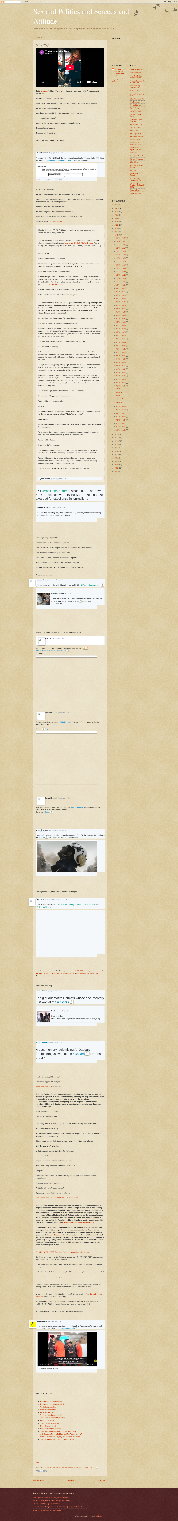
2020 (116, 225)
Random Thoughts (136, 159)
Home (71, 1480)
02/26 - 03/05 (121, 386)
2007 (116, 465)
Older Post (102, 1480)
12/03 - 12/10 (121, 251)
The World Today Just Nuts (136, 120)
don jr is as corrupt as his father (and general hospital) (51, 1501)
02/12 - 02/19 (121, 410)
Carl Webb (133, 153)
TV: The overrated (47, 1412)
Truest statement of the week (51, 1401)
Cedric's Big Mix (136, 73)
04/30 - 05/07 (121, 356)
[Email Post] (97, 1467)
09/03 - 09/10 (121, 295)
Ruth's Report (135, 108)
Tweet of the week (47, 1420)
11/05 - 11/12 (121, 265)
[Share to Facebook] (44, 1471)
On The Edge (134, 127)
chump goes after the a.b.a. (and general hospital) (50, 1498)
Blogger (99, 1516)
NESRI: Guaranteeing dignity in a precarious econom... (61, 1437)
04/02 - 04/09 (121, 369)
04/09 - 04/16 (121, 366)
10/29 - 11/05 (121, 268)
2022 (116, 218)
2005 (116, 471)
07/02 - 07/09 (121, 325)
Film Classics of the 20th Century (52, 1418)
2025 (116, 208)
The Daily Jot (134, 102)
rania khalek (120, 399)
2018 (116, 232)
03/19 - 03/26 (121, 376)
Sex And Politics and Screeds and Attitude (119, 72)
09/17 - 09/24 (121, 288)
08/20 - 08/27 (121, 302)
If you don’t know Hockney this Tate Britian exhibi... (59, 1431)
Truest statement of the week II (52, 1404)
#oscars (97, 585)
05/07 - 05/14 (121, 352)
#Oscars (63, 1002)
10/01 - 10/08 (121, 282)
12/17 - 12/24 (121, 245)
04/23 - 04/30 (121, 359)
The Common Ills (136, 70)
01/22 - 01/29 (121, 420)
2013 (116, 444)
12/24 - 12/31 (121, 241)
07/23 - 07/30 (121, 315)
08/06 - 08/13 (121, 309)
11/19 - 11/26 (121, 258)
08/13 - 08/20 (121, 305)
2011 (116, 451)
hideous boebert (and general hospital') (46, 1504)
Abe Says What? (136, 134)
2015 (116, 438)
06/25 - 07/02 (121, 329)
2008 (116, 461)
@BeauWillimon (44, 907)
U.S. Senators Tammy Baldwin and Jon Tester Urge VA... (61, 1434)
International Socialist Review (136, 144)
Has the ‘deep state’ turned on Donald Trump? (57, 1439)
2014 (116, 441)
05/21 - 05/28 (121, 345)
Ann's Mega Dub (136, 124)
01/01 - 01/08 (121, 430)
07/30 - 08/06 (121, 312)
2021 (116, 222)
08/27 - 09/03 (121, 298)
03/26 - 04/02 (121, 372)
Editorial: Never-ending (49, 1410)
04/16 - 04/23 (121, 362)
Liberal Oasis (134, 162)
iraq (37, 1462)
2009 (116, 458)
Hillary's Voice (135, 140)
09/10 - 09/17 (121, 292)
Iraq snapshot (57, 221)
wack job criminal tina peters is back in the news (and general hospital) (57, 1507)
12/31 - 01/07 (121, 238)
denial (118, 395)
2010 (116, 454)
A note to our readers (48, 1407)
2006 (116, 468)
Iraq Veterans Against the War (135, 149)
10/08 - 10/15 (121, 278)
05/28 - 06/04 (121, 342)
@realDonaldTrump (55, 491)
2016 (116, 434)
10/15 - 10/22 (121, 275)
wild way (119, 402)
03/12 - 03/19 (121, 379)
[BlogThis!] (39, 1471)
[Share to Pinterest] (46, 1471)
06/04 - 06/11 (121, 339)
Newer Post (39, 1480)
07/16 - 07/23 (121, 319)
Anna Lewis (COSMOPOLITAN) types (78, 243)
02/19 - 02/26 (121, 406)
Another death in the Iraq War (51, 1415)
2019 (116, 228)
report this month (55, 1235)
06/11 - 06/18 (121, 335)
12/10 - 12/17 (121, 248)
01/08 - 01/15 (121, 427)
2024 (116, 212)
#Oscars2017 (61, 904)
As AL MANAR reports (44, 1087)
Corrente (133, 170)
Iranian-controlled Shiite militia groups (78, 1222)
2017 (116, 235)
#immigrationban (75, 904)
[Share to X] (41, 1471)
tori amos (44, 91)
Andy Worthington (136, 137)
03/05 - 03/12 (121, 383)
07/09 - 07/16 (121, 322)
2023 (116, 215)
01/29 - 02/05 (121, 416)
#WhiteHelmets (87, 585)
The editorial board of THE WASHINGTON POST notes (57, 1198)
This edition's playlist (48, 1426)
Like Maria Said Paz (137, 99)
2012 (116, 448)
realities (118, 389)
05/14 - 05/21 (121, 349)
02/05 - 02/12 (121, 413)
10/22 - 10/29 (121, 272)
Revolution (134, 130)
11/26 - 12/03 (121, 255)
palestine (119, 392)
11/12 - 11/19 (121, 261)
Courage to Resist (136, 156)
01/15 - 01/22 (121, 423)
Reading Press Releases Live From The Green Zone (137, 192)
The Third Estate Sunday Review (136, 77)
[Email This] (37, 1471)
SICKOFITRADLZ (136, 111)
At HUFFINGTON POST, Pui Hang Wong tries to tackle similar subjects (63, 1252)
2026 (116, 205)
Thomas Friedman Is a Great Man (137, 82)
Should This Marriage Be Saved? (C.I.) (137, 185)
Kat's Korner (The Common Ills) (136, 87)
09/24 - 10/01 (121, 285)
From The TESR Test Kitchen (51, 1423)
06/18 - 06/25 (121, 332)
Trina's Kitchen (135, 105)
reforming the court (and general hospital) (47, 1510)
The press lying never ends (53, 284)
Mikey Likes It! (135, 91)
